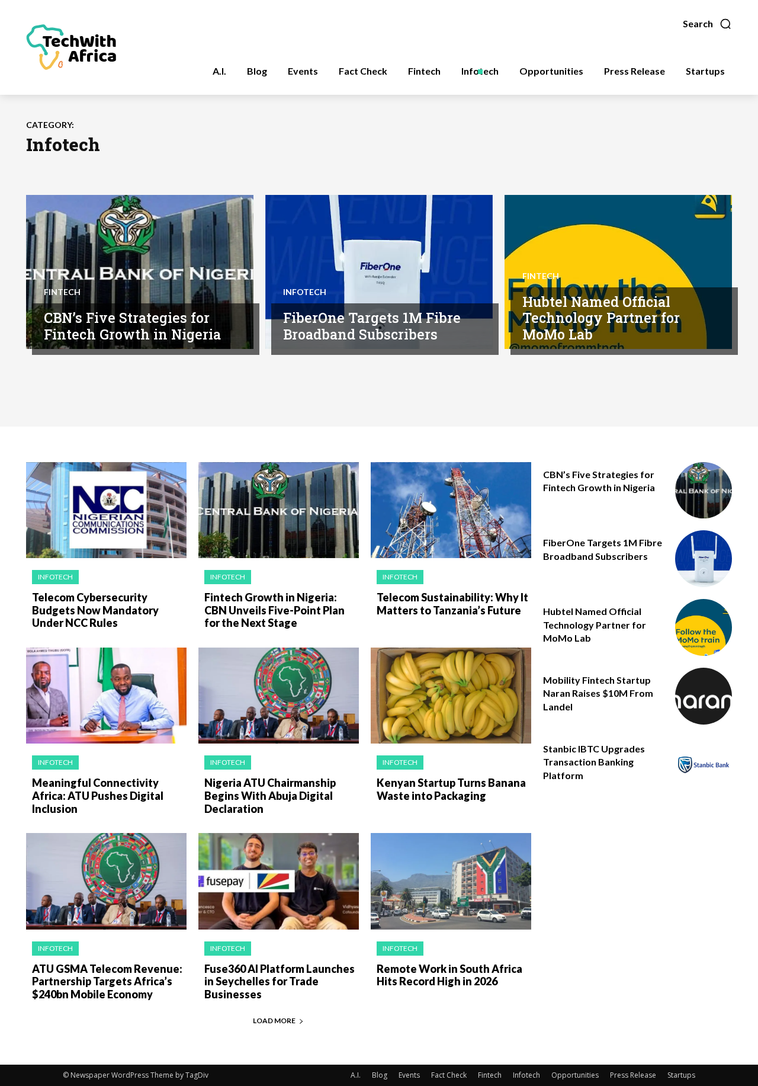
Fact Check (449, 1075)
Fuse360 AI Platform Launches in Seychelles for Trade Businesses (279, 981)
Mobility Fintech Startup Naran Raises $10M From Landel (598, 693)
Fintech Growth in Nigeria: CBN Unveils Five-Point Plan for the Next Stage (274, 610)
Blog (379, 1075)
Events (409, 1075)
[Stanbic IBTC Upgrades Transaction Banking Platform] (703, 764)
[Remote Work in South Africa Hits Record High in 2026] (451, 881)
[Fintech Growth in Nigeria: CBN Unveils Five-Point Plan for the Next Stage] (278, 510)
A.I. (356, 1075)
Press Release (633, 1075)
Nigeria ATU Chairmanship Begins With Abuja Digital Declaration (270, 795)
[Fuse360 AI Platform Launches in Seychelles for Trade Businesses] (278, 881)
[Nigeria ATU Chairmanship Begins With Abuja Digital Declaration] (278, 696)
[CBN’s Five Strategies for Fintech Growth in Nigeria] (139, 272)
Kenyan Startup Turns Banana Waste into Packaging (451, 789)
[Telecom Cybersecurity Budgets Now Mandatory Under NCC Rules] (106, 510)
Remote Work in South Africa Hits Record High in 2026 (449, 975)
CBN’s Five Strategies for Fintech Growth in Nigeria (132, 326)
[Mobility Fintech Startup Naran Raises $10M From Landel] (703, 696)
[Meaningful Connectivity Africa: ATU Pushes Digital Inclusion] (106, 696)
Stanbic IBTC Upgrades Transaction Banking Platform (594, 762)
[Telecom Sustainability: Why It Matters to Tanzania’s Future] (451, 510)
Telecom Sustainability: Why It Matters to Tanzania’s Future (452, 604)
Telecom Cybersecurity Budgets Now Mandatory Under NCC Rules (95, 610)
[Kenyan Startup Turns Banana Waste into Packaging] (451, 696)
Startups (681, 1075)
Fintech (62, 292)
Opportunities (575, 1075)
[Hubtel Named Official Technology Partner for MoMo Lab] (618, 272)
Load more (274, 1020)
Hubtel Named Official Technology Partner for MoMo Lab (601, 318)
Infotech (304, 292)
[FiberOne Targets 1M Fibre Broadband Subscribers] (379, 272)
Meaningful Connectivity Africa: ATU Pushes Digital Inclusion (97, 795)
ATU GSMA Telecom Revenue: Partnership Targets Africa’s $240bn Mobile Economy (107, 981)
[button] (707, 23)
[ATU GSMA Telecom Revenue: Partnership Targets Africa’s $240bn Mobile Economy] (106, 881)
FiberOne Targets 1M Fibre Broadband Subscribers (372, 326)
